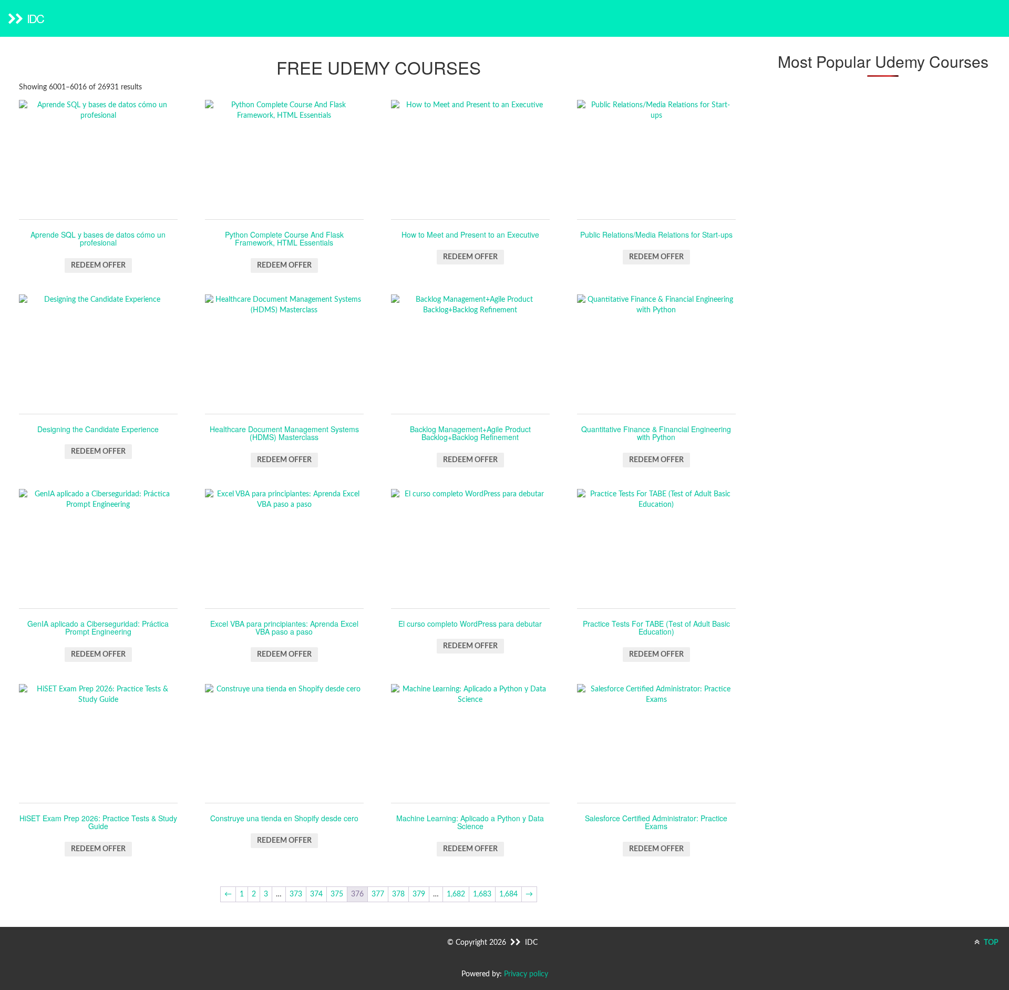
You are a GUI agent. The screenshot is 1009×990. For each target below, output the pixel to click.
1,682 (456, 894)
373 (296, 894)
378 (398, 894)
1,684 (508, 894)
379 (419, 894)
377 (378, 894)
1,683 (482, 894)
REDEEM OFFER (98, 265)
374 (316, 894)
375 (337, 894)
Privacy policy (526, 974)
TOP (990, 942)
